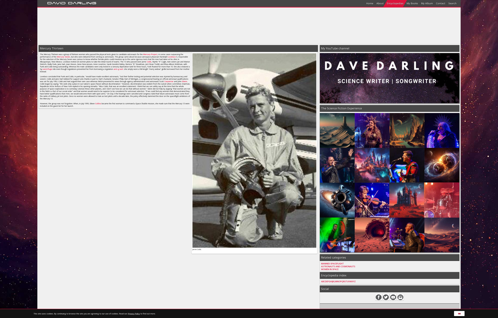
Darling (82, 3)
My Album (427, 3)
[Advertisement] (115, 26)
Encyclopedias (395, 3)
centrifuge (47, 69)
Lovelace (172, 57)
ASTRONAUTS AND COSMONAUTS (338, 266)
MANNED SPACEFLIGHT (332, 263)
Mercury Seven (63, 57)
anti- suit (118, 69)
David (56, 3)
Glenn (184, 81)
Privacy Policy (134, 313)
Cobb (149, 61)
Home (369, 3)
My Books (412, 3)
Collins (98, 103)
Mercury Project (150, 54)
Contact (440, 3)
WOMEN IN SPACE (329, 269)
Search (452, 3)
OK (459, 313)
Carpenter (169, 81)
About (380, 3)
